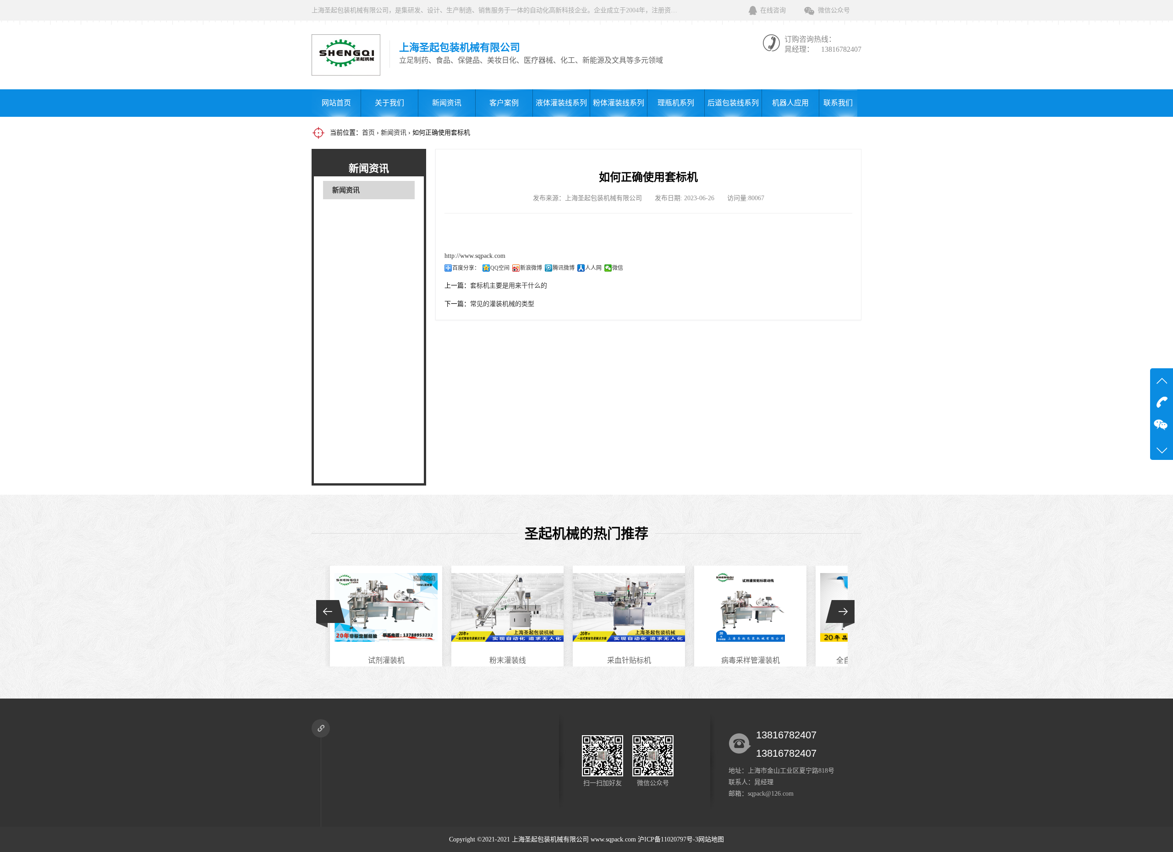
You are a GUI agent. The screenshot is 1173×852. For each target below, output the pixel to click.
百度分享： (466, 268)
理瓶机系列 (676, 103)
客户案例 (504, 103)
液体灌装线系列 (561, 103)
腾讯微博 (564, 268)
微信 (617, 268)
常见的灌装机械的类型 (502, 303)
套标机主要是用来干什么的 (508, 285)
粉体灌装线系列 (618, 103)
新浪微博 (531, 268)
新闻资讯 (446, 103)
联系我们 (838, 103)
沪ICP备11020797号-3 (668, 839)
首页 (368, 132)
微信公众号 (834, 10)
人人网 (593, 268)
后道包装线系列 (733, 103)
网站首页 (336, 103)
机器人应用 (790, 103)
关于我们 (389, 103)
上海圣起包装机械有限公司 (550, 839)
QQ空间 (500, 268)
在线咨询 (773, 10)
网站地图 (711, 839)
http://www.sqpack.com (474, 255)
